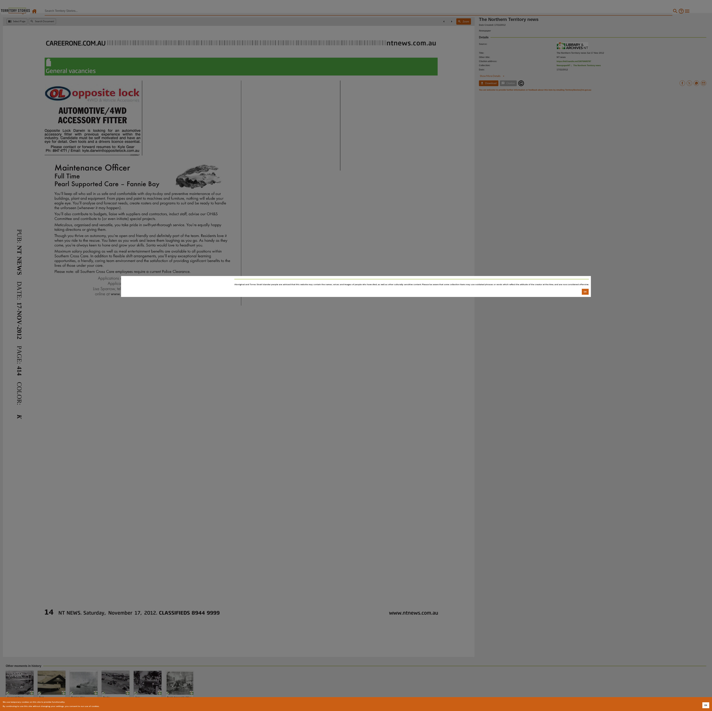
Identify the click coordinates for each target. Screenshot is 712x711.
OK (585, 291)
